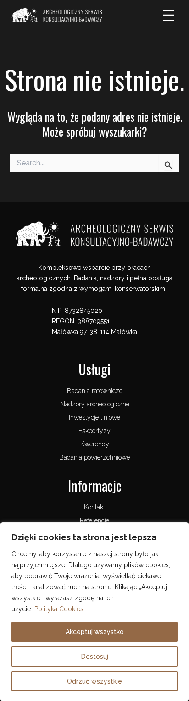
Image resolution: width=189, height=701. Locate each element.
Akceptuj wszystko (95, 631)
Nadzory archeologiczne (94, 404)
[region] (94, 611)
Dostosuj (94, 656)
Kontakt (94, 507)
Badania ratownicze (94, 390)
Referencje (94, 520)
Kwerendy (94, 444)
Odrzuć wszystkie (94, 681)
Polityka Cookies (58, 609)
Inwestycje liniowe (94, 417)
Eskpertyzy (94, 430)
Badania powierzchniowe (94, 457)
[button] (169, 16)
